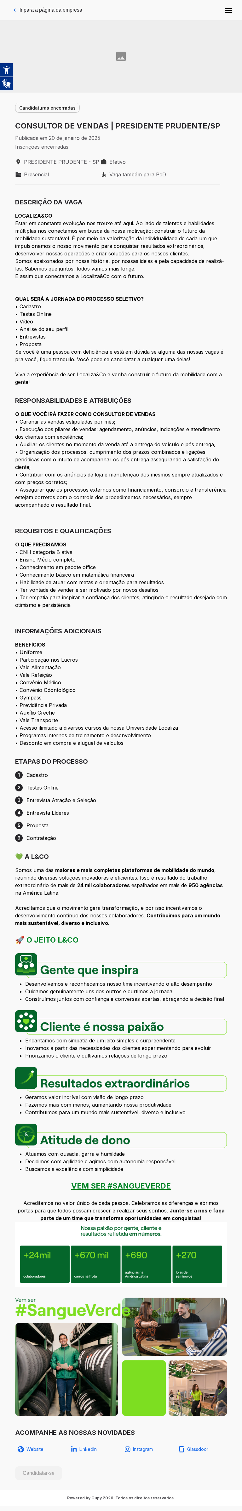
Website (34, 1449)
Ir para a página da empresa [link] (51, 10)
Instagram (143, 1449)
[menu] (228, 10)
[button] (228, 10)
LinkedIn (88, 1449)
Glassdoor (197, 1449)
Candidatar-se (39, 1473)
